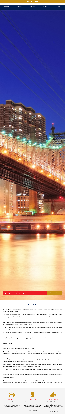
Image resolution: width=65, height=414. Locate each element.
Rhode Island (32, 6)
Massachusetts (6, 6)
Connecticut (19, 6)
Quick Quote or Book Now (32, 1)
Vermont (58, 6)
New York (19, 9)
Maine (6, 9)
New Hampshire (45, 6)
